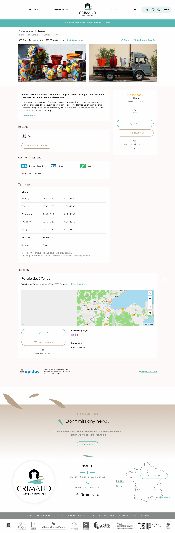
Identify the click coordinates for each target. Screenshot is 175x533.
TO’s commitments (64, 515)
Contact (29, 515)
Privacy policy (107, 515)
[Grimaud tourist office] (34, 482)
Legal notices (87, 515)
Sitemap (146, 515)
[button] (159, 10)
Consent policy (129, 515)
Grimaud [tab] (120, 486)
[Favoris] (153, 9)
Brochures (43, 515)
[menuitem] (34, 9)
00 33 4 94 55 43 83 (87, 487)
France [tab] (120, 481)
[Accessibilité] (147, 9)
